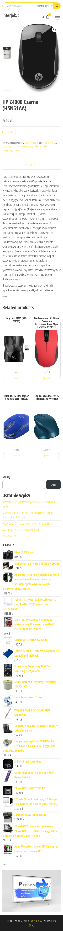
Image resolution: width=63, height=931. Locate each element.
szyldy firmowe (14, 150)
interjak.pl (11, 15)
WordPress (36, 921)
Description (29, 165)
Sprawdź (9, 132)
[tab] (32, 165)
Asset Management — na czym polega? (20, 530)
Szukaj (6, 477)
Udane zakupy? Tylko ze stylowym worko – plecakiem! (27, 523)
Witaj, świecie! (9, 536)
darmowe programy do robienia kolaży (17, 146)
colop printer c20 (49, 142)
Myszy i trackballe (31, 142)
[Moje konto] (43, 17)
